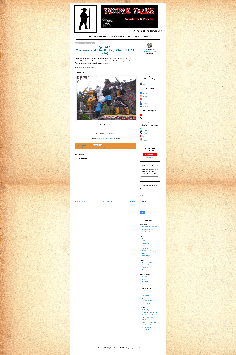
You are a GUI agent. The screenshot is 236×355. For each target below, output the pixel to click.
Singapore (144, 276)
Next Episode (131, 201)
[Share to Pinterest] (101, 145)
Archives (146, 37)
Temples (103, 148)
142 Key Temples (147, 262)
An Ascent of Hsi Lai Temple (150, 312)
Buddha (82, 148)
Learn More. (149, 157)
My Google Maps (147, 231)
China (86, 148)
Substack (112, 125)
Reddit (145, 97)
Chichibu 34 (145, 243)
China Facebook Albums (149, 325)
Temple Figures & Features (149, 226)
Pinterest (144, 137)
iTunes (100, 138)
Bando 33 (144, 241)
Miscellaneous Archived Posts (150, 315)
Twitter (145, 130)
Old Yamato (145, 248)
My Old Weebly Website (149, 327)
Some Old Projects (147, 330)
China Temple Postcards (149, 322)
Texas (143, 298)
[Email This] (94, 145)
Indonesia (144, 279)
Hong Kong (145, 267)
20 (152, 251)
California (144, 291)
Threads (145, 134)
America (144, 284)
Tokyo (143, 253)
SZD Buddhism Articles (149, 320)
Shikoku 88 (145, 251)
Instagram (146, 100)
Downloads (138, 37)
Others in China (146, 265)
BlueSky (145, 93)
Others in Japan (146, 256)
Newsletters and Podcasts (101, 37)
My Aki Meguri (146, 310)
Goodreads (145, 140)
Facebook (146, 103)
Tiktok (145, 119)
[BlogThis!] (96, 145)
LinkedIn (145, 106)
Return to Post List (106, 201)
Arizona (144, 293)
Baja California (146, 303)
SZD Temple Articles (148, 317)
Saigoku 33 (145, 238)
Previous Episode (80, 201)
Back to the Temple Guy (117, 37)
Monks (94, 148)
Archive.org (110, 133)
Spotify (107, 138)
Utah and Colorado (147, 301)
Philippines (145, 281)
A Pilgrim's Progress (147, 229)
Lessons (129, 37)
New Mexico (145, 295)
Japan (89, 148)
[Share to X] (98, 145)
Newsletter (146, 84)
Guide (89, 37)
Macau (143, 270)
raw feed (113, 138)
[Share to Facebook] (99, 145)
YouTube (145, 116)
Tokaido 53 (145, 246)
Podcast (99, 148)
